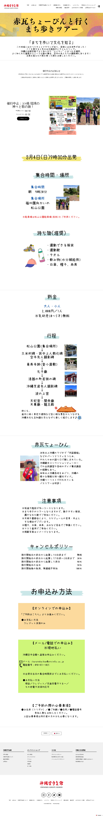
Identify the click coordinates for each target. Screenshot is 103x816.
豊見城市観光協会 (80, 756)
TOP (28, 5)
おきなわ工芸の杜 (80, 754)
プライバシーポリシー (56, 754)
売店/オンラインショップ (88, 5)
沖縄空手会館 (7, 750)
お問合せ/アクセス (90, 7)
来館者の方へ (57, 5)
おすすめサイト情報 (77, 7)
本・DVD (29, 766)
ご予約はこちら (23, 118)
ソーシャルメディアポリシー (58, 759)
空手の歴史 (5, 754)
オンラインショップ (33, 750)
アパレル (29, 759)
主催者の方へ (67, 5)
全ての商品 (29, 754)
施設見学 (66, 7)
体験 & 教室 (59, 7)
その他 (54, 750)
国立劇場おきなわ (80, 761)
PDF (30, 110)
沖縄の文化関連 (80, 750)
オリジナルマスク (31, 756)
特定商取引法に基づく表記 (57, 756)
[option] (51, 25)
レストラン (76, 5)
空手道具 (29, 761)
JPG (26, 114)
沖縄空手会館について (45, 5)
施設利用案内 (6, 759)
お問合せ (5, 761)
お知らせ (33, 5)
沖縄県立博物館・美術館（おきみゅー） (84, 759)
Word (26, 110)
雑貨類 (28, 763)
